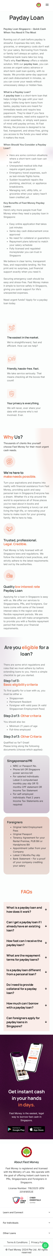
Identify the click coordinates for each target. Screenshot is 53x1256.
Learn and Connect (13, 1212)
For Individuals (10, 1222)
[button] (47, 4)
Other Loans (9, 1233)
